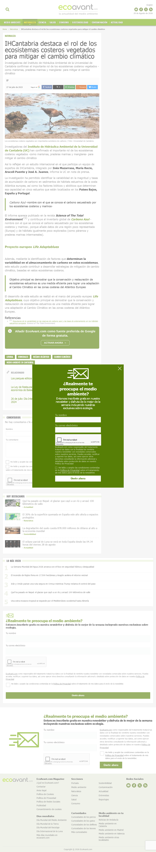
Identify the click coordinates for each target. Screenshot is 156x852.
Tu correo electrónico (66, 425)
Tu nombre (61, 415)
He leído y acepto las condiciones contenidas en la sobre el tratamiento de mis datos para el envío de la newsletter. (77, 470)
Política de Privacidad (64, 463)
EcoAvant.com (61, 447)
